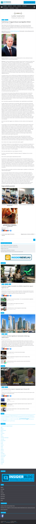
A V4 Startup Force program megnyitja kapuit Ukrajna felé (15, 389)
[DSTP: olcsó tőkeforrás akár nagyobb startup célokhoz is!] (3, 304)
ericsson (20, 415)
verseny (14, 420)
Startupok (2, 459)
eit (18, 415)
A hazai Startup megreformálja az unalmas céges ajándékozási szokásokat (18, 408)
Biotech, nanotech (3, 430)
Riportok (2, 452)
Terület (2, 463)
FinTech (25, 415)
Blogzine (3, 284)
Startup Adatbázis (3, 455)
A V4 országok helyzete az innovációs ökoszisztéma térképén (16, 352)
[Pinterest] (6, 230)
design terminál (13, 415)
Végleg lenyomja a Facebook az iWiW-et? (27, 234)
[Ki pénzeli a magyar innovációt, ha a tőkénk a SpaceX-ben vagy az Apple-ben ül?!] (18, 274)
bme (4, 415)
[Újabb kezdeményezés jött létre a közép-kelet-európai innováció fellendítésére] (3, 362)
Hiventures (31, 415)
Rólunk (2, 500)
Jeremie (7, 416)
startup (4, 420)
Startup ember (3, 456)
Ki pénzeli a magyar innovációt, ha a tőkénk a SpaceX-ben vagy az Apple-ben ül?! (17, 286)
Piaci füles (2, 450)
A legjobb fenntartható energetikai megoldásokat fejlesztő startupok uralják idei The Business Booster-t (19, 404)
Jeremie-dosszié (3, 440)
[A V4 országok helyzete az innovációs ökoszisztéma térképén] (3, 353)
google (28, 415)
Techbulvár (2, 462)
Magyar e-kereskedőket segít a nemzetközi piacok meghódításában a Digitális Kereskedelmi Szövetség (20, 399)
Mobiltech (2, 449)
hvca (33, 415)
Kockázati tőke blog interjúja (15, 31)
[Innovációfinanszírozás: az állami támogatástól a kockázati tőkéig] (3, 309)
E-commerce (2, 433)
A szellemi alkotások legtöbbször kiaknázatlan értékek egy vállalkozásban (15, 336)
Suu (6, 420)
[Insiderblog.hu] (2, 7)
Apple (1, 427)
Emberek (2, 436)
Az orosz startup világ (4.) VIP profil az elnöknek (8, 235)
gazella (26, 415)
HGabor (11, 23)
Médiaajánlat (3, 498)
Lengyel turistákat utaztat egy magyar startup (8, 505)
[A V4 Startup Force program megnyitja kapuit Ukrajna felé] (18, 377)
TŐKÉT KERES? (3, 494)
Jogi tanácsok (3, 496)
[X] (3, 230)
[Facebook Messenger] (10, 230)
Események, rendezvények (4, 437)
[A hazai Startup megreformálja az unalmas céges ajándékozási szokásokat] (3, 409)
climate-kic (6, 415)
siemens (2, 420)
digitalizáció (16, 415)
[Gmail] (9, 230)
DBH (9, 415)
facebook (22, 415)
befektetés (2, 415)
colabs (8, 415)
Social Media (2, 453)
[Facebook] (2, 230)
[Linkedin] (8, 230)
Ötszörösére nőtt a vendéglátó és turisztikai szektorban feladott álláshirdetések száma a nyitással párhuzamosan (18, 507)
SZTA (12, 420)
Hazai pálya (6, 284)
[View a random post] (34, 7)
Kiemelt (10, 284)
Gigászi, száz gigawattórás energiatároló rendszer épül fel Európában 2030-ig (18, 356)
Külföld (2, 446)
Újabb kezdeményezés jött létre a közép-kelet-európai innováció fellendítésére (18, 361)
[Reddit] (5, 230)
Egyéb (1, 434)
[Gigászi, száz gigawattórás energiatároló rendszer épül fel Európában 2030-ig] (3, 357)
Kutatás (2, 447)
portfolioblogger (24, 419)
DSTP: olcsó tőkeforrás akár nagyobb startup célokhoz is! (15, 303)
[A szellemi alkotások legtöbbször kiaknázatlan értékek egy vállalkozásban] (18, 323)
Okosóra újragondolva (4, 509)
